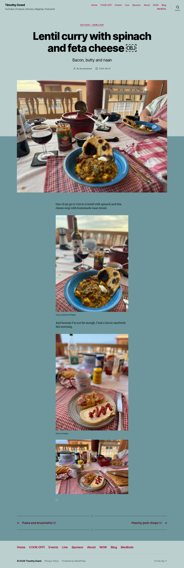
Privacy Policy (51, 561)
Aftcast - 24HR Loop (92, 25)
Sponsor (136, 5)
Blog (164, 5)
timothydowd (86, 68)
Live (127, 5)
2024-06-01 (105, 68)
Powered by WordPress (74, 561)
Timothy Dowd (15, 4)
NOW (156, 5)
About (147, 5)
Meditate (161, 8)
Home (94, 5)
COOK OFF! (106, 5)
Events (118, 5)
